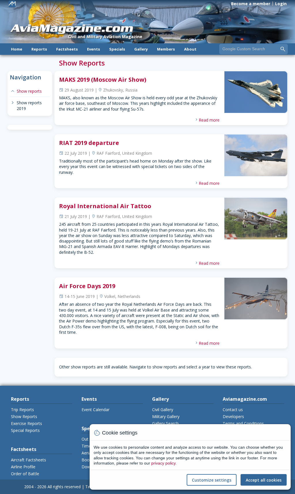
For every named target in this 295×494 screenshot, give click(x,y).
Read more (209, 120)
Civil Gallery (162, 409)
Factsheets (67, 49)
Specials (117, 49)
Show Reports (24, 416)
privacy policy (163, 463)
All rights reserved (64, 486)
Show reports (26, 91)
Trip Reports (22, 409)
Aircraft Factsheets (28, 460)
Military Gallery (165, 416)
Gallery (141, 49)
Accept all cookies (263, 480)
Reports (39, 49)
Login (281, 3)
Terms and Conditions (243, 423)
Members (166, 49)
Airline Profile (23, 466)
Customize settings (211, 480)
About (190, 49)
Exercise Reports (26, 423)
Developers (233, 416)
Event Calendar (95, 409)
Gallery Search (165, 423)
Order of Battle (25, 473)
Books (88, 460)
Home (16, 49)
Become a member (250, 3)
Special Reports (25, 430)
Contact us (233, 409)
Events (93, 49)
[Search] (283, 49)
